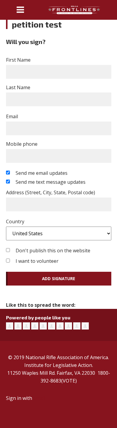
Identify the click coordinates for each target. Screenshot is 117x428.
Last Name (18, 87)
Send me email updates (42, 173)
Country (15, 221)
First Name (18, 60)
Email (12, 116)
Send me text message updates (51, 182)
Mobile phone (22, 144)
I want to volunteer (37, 261)
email (39, 398)
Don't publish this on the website (53, 250)
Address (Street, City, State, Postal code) (50, 192)
